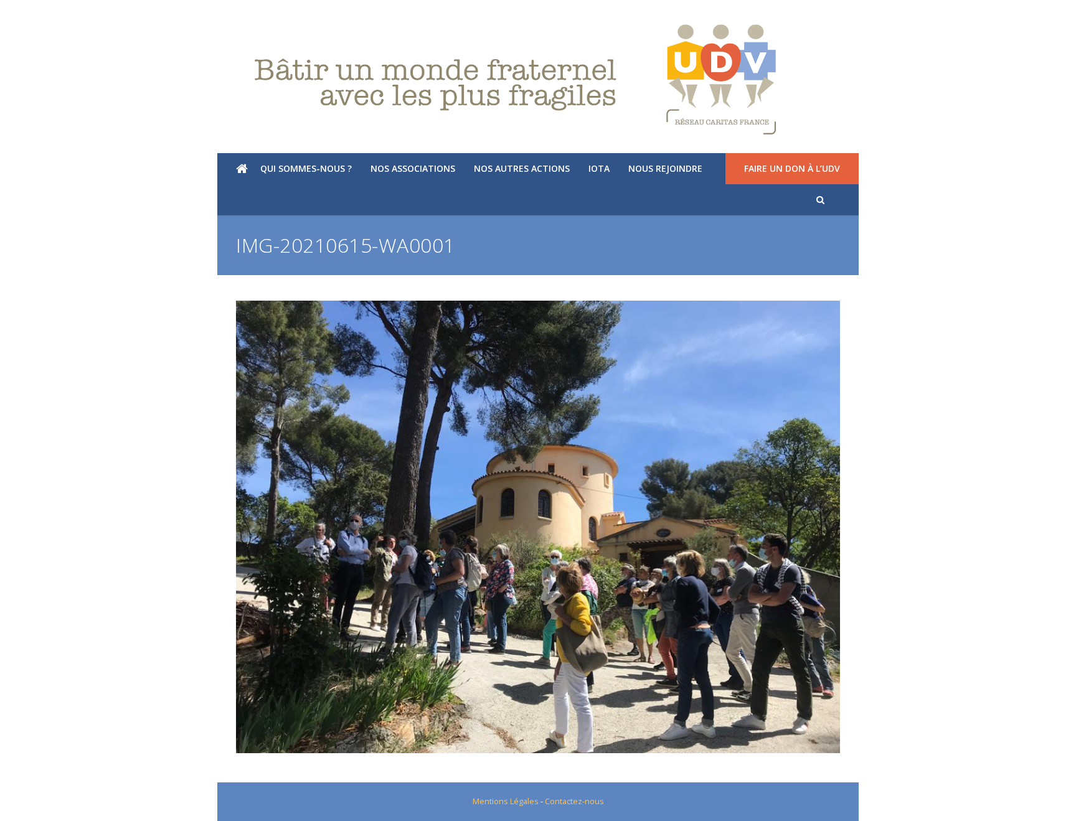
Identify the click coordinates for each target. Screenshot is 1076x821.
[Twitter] (26, 15)
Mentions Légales (506, 801)
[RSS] (85, 15)
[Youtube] (65, 15)
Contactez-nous (574, 801)
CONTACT (1039, 15)
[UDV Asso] (538, 80)
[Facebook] (46, 15)
